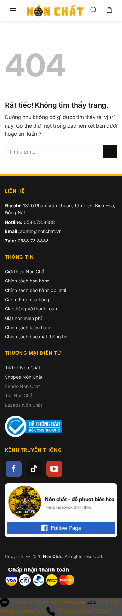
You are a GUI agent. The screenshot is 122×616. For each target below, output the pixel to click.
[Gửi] (110, 151)
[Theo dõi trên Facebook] (14, 469)
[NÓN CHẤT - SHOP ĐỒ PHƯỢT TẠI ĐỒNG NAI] (55, 10)
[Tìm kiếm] (93, 10)
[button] (12, 10)
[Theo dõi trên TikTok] (34, 469)
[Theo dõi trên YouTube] (54, 469)
